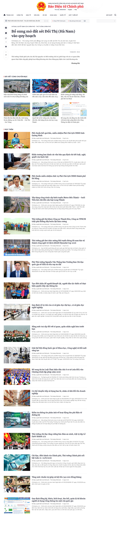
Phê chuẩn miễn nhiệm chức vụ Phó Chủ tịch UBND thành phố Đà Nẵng (59, 177)
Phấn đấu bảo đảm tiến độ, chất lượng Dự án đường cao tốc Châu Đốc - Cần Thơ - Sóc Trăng (17, 120)
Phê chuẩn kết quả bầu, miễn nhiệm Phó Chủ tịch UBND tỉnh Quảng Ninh (58, 134)
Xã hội (45, 15)
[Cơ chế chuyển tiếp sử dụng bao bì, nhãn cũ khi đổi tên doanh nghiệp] (17, 398)
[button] (45, 21)
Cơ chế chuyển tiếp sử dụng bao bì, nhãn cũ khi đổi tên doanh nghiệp (58, 392)
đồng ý (39, 41)
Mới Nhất (109, 15)
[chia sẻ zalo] (6, 33)
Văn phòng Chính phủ (75, 21)
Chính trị (20, 15)
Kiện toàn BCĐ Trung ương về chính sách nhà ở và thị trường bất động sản (16, 95)
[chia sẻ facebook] (6, 28)
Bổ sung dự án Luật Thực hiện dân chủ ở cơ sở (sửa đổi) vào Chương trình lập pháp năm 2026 (57, 370)
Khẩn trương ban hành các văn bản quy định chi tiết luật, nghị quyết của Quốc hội (59, 155)
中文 (75, 9)
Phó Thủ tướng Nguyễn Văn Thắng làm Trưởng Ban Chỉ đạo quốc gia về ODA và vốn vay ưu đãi (58, 263)
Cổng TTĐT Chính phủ (59, 21)
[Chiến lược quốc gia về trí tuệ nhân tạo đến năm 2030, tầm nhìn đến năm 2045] (45, 86)
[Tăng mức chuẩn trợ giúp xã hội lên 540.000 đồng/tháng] (17, 484)
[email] (84, 21)
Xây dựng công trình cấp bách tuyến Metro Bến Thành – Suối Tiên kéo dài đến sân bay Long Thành (58, 198)
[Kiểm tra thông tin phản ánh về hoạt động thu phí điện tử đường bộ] (17, 419)
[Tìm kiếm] (115, 15)
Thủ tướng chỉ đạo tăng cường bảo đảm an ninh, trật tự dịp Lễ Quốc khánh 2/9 (58, 435)
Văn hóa (36, 15)
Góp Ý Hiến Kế (73, 15)
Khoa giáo (53, 15)
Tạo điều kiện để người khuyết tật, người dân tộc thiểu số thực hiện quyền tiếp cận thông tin (59, 284)
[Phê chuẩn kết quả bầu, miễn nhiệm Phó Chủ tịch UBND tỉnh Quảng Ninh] (17, 140)
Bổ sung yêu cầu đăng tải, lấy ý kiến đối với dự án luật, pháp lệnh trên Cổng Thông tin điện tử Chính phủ (73, 120)
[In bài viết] (6, 46)
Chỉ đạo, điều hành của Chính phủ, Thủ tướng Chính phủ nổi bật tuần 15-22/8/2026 (58, 456)
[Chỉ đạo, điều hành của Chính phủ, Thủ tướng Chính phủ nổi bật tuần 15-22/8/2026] (17, 462)
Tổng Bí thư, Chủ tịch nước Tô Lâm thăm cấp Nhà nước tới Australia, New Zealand (25, 21)
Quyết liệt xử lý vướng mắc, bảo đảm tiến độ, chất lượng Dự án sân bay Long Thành (44, 120)
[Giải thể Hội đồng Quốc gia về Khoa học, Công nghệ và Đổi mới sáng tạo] (17, 355)
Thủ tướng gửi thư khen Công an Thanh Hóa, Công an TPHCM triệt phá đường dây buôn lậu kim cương (59, 220)
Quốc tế (63, 15)
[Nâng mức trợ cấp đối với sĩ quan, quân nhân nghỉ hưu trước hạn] (17, 333)
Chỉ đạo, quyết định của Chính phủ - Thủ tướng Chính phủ (31, 26)
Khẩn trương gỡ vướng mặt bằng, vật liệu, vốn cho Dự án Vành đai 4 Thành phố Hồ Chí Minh (73, 97)
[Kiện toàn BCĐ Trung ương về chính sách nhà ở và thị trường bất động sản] (17, 86)
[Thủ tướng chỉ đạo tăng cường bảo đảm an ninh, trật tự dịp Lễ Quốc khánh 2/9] (17, 441)
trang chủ (10, 15)
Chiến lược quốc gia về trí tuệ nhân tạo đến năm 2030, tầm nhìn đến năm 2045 (45, 95)
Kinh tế (28, 15)
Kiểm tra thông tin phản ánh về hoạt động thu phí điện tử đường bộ (57, 413)
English (70, 9)
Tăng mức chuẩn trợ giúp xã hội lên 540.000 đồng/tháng (56, 477)
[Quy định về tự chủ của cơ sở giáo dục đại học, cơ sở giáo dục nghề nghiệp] (17, 312)
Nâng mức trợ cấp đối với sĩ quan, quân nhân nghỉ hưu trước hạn (58, 327)
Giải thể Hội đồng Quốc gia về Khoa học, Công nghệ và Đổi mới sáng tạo (59, 349)
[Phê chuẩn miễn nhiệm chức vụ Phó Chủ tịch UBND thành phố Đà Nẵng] (17, 183)
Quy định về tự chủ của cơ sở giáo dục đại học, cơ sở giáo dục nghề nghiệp (58, 306)
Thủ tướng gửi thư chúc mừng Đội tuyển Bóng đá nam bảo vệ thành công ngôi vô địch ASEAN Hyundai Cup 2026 (58, 241)
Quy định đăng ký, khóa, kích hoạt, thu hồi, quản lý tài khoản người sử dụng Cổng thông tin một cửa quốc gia (58, 499)
